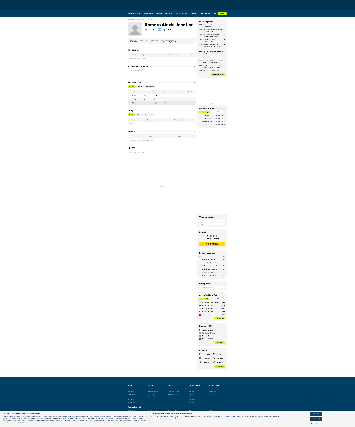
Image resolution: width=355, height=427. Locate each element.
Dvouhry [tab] (131, 114)
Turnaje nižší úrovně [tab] (217, 112)
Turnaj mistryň (192, 402)
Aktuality (150, 389)
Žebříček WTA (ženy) (173, 391)
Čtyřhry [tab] (139, 114)
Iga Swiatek (131, 399)
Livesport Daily (212, 391)
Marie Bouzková (132, 402)
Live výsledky (207, 354)
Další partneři (220, 366)
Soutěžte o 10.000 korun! (212, 237)
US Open (191, 397)
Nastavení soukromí (153, 410)
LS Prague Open (213, 394)
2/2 (154, 95)
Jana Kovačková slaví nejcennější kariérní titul (213, 57)
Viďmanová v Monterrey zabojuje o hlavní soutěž (213, 25)
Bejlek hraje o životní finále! (211, 70)
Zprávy (184, 13)
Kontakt (211, 410)
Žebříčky (168, 13)
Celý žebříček (220, 318)
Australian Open (193, 389)
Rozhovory (151, 394)
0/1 (163, 95)
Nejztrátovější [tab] (215, 299)
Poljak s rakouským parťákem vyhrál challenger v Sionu (211, 35)
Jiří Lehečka (131, 391)
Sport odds (220, 358)
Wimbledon (191, 394)
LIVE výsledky (148, 13)
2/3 (145, 95)
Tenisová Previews (153, 391)
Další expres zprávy (218, 74)
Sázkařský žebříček (173, 394)
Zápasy (158, 13)
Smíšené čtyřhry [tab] (149, 86)
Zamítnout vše (316, 419)
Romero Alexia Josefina (148, 19)
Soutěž (207, 13)
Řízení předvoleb (316, 424)
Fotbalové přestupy (214, 389)
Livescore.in (206, 358)
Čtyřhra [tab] (139, 86)
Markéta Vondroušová (133, 397)
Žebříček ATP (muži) (173, 389)
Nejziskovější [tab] (204, 299)
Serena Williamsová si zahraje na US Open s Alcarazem (213, 52)
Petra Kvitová (131, 394)
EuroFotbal (206, 362)
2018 (133, 95)
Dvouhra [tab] (131, 86)
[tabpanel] (162, 97)
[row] (162, 95)
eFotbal (219, 362)
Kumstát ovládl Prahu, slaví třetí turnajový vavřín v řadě (212, 61)
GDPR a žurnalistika (173, 410)
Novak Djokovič (132, 389)
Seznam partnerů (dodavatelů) (160, 420)
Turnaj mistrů (192, 399)
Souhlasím (316, 413)
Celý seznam (220, 342)
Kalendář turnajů (197, 13)
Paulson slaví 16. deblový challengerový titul (210, 40)
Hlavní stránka (131, 19)
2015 (133, 99)
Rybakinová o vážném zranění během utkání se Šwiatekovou (212, 66)
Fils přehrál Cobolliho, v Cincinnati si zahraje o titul (213, 30)
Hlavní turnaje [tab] (204, 112)
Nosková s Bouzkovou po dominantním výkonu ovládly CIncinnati (211, 46)
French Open (192, 391)
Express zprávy (152, 397)
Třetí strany (21, 422)
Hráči (176, 13)
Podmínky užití (131, 410)
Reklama (191, 410)
